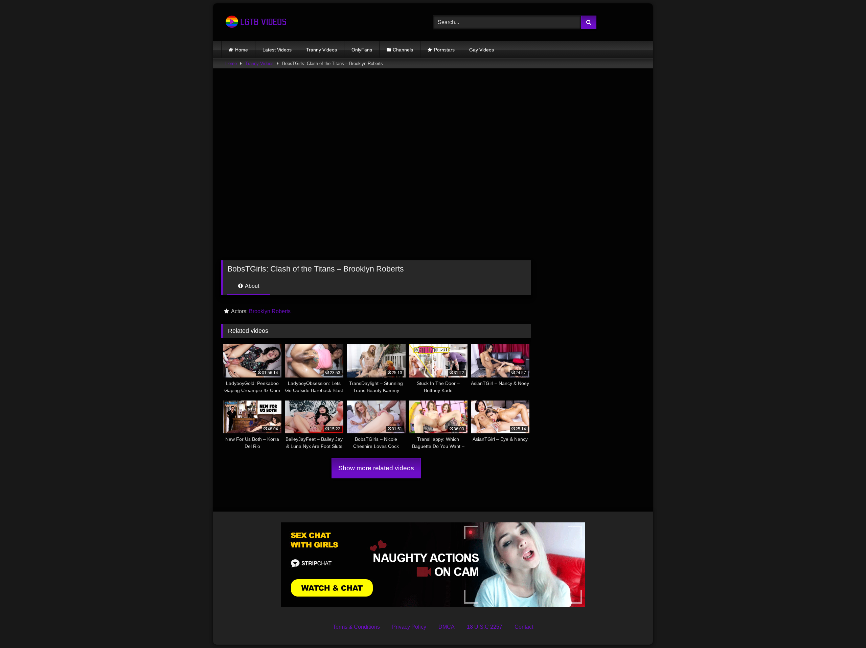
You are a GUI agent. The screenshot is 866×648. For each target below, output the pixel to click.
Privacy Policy (409, 627)
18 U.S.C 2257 (484, 627)
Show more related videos (376, 468)
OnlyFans (361, 49)
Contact (524, 627)
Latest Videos (277, 49)
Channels (403, 49)
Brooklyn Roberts (270, 311)
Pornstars (444, 49)
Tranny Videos (321, 49)
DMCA (446, 627)
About (251, 286)
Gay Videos (481, 49)
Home (241, 49)
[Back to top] (845, 627)
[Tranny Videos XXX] (255, 22)
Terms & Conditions (356, 627)
